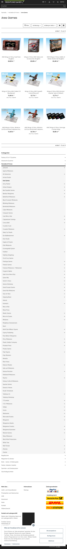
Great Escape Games (9, 287)
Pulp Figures (6, 352)
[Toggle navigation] (2, 1)
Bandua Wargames (8, 193)
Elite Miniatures (7, 245)
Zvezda (5, 452)
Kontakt (3, 505)
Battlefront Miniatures (9, 197)
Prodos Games (7, 348)
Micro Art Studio (7, 316)
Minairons (5, 319)
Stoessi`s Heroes (7, 387)
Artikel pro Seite (49, 25)
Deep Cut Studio (7, 232)
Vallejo (5, 407)
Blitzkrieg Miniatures (8, 203)
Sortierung (36, 25)
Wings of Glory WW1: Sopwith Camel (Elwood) (33, 92)
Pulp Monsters (7, 355)
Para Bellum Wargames (9, 336)
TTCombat (6, 400)
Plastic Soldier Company (10, 342)
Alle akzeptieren (51, 530)
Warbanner (6, 413)
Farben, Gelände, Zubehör (8, 465)
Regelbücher (5, 455)
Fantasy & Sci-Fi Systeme (8, 157)
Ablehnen (51, 541)
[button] (49, 2)
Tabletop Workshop (8, 397)
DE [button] (43, 2)
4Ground (5, 167)
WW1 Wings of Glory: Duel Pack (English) (11, 58)
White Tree (6, 442)
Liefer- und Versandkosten (8, 490)
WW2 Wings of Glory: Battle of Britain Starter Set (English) (56, 58)
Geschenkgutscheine (7, 471)
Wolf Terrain (6, 445)
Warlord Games (7, 433)
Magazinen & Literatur (7, 458)
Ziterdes (5, 449)
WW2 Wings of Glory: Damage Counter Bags (56, 128)
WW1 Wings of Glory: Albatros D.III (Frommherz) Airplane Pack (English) (11, 128)
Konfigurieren (51, 536)
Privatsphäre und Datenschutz (10, 493)
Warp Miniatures (7, 436)
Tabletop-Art (6, 394)
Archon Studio (7, 177)
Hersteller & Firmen (6, 164)
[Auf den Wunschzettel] (18, 39)
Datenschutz (16, 544)
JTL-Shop (57, 546)
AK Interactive (7, 174)
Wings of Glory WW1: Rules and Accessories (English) (33, 58)
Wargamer (6, 420)
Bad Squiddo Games (9, 190)
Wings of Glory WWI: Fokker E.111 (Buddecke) (11, 92)
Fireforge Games (7, 261)
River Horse (6, 361)
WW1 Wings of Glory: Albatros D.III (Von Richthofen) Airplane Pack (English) (34, 128)
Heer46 (5, 300)
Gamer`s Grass (7, 281)
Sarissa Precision (7, 371)
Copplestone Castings (9, 219)
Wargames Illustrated (9, 429)
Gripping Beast (7, 297)
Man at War (6, 306)
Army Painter (6, 184)
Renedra (5, 358)
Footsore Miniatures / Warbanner (12, 268)
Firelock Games (7, 264)
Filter (27, 25)
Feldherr (5, 251)
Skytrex (5, 378)
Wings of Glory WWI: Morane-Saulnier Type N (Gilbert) (56, 92)
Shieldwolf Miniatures (9, 374)
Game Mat (6, 277)
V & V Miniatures (7, 403)
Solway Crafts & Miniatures (10, 381)
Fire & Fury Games (8, 258)
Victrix (4, 410)
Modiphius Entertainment (10, 323)
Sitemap (26, 490)
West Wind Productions (9, 439)
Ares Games (6, 180)
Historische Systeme (7, 160)
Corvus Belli (6, 222)
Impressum (4, 499)
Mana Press (6, 310)
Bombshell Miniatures (9, 206)
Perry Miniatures (7, 339)
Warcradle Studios (8, 416)
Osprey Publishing (8, 332)
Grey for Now (6, 294)
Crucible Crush (7, 226)
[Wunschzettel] (53, 2)
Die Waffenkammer (8, 235)
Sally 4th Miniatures (8, 368)
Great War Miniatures (9, 290)
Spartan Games (7, 384)
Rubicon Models (7, 365)
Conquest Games (8, 213)
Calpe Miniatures (7, 209)
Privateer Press (7, 345)
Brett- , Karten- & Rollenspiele (9, 462)
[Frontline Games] (15, 2)
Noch (4, 326)
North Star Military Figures (10, 329)
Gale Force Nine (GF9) (9, 274)
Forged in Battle (7, 271)
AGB (2, 496)
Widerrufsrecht (5, 508)
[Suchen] (64, 6)
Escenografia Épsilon (9, 248)
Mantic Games (7, 313)
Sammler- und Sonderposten (9, 468)
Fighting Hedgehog (8, 255)
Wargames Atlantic (8, 423)
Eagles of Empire (8, 242)
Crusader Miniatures (8, 229)
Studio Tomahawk (8, 391)
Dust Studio (6, 239)
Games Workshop (8, 284)
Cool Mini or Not (7, 216)
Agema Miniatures (8, 171)
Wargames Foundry (8, 426)
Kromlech (5, 303)
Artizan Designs (7, 187)
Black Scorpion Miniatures (10, 200)
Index (2, 502)
